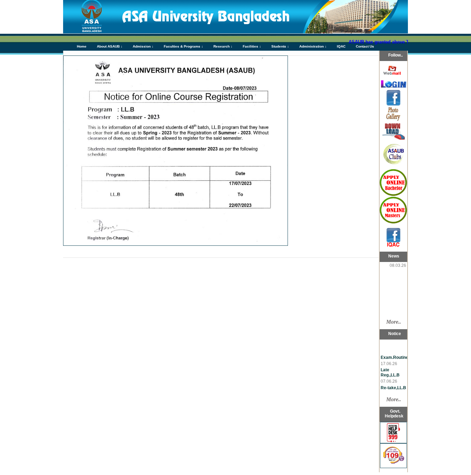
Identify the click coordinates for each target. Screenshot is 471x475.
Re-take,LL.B (393, 385)
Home (82, 46)
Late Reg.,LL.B (390, 370)
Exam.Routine (394, 355)
